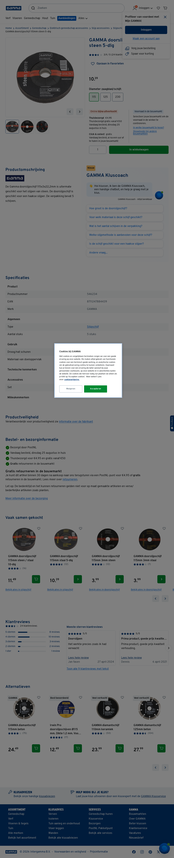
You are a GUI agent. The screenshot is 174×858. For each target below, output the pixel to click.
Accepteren (95, 389)
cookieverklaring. (71, 380)
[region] (88, 370)
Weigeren (70, 389)
